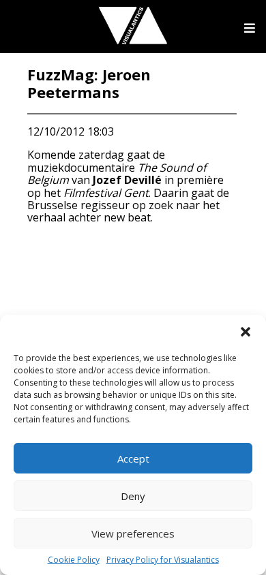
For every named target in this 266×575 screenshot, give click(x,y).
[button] (245, 332)
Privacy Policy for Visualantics (162, 560)
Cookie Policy (74, 560)
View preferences (133, 533)
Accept (133, 458)
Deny (133, 496)
